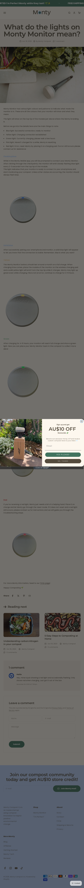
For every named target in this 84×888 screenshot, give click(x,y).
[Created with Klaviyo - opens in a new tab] (42, 467)
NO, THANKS (63, 461)
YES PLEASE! (63, 455)
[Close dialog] (81, 421)
